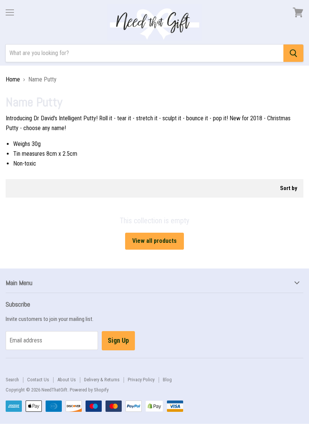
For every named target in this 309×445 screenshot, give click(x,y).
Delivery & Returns (101, 379)
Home (13, 79)
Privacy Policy (141, 379)
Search (12, 379)
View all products (154, 240)
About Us (66, 379)
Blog (167, 379)
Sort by (288, 188)
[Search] (293, 53)
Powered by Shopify (89, 390)
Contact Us (38, 379)
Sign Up (118, 340)
